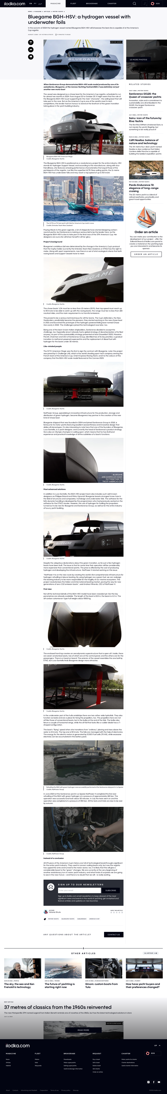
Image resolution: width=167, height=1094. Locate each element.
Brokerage (92, 3)
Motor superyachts (70, 1062)
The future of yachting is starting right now (60, 985)
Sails (36, 1062)
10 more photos (138, 59)
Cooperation (44, 1090)
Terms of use (55, 1090)
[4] (119, 912)
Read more (83, 1030)
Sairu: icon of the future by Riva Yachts (145, 119)
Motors (37, 1059)
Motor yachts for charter (129, 1059)
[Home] (14, 3)
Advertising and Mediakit (29, 1090)
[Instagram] (148, 1082)
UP (155, 1045)
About (8, 1090)
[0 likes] (31, 57)
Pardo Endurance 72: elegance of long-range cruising (143, 188)
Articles (47, 11)
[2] (114, 912)
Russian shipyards (102, 981)
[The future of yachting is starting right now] (63, 968)
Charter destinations (128, 1062)
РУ (35, 3)
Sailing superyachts (70, 1065)
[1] (111, 912)
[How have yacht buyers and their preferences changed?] (144, 968)
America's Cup (94, 919)
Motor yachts (58, 11)
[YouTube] (159, 1082)
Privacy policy (65, 1090)
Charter (112, 3)
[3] (116, 912)
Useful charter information (130, 1065)
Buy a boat (96, 1059)
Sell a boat (96, 1062)
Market (137, 981)
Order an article (98, 1072)
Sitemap (76, 1090)
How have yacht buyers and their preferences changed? (143, 985)
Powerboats (67, 1059)
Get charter (96, 1069)
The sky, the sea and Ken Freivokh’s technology (19, 985)
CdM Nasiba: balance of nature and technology (143, 142)
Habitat (8, 1065)
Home (30, 11)
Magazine (56, 3)
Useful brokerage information (73, 1069)
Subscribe (111, 890)
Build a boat (97, 1065)
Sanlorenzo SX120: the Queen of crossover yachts (145, 95)
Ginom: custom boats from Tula (101, 985)
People (16, 981)
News (8, 1059)
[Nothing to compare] (145, 4)
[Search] (134, 3)
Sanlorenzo (81, 919)
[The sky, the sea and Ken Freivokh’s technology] (22, 968)
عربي (40, 3)
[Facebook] (154, 1082)
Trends (57, 981)
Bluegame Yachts (68, 919)
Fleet (73, 3)
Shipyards (38, 1065)
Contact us (114, 934)
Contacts (15, 1090)
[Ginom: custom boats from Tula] (103, 968)
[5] (122, 912)
